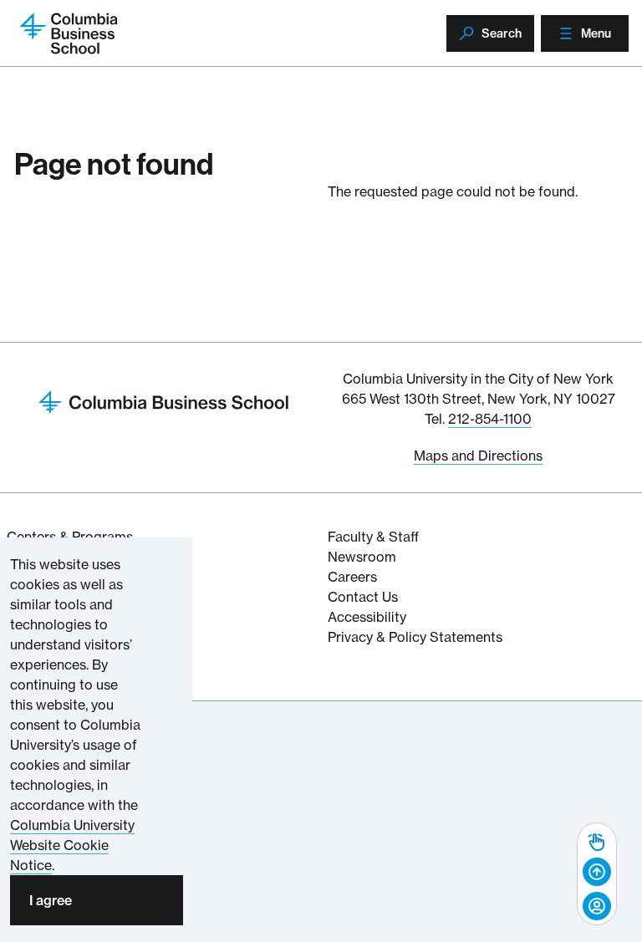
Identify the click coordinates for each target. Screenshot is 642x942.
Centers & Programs (70, 536)
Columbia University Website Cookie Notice (72, 845)
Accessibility (367, 616)
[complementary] (597, 873)
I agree (50, 900)
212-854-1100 (490, 418)
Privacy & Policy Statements (415, 637)
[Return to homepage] (163, 400)
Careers (352, 576)
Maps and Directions (478, 455)
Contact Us (363, 596)
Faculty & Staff (373, 536)
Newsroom (362, 556)
